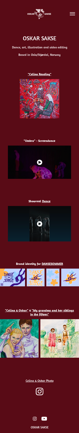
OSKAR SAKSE (39, 427)
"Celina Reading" (39, 74)
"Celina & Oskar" (16, 310)
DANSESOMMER (52, 264)
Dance (46, 201)
